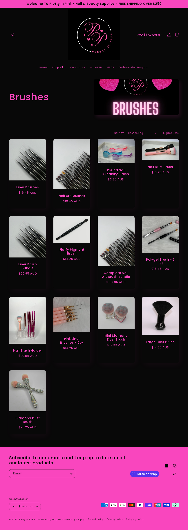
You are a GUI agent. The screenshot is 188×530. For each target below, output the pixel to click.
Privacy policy (115, 519)
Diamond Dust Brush (27, 420)
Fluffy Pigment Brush (71, 251)
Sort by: (119, 133)
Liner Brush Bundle (27, 266)
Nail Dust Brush (160, 167)
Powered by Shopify (73, 519)
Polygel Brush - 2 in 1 (160, 261)
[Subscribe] (71, 473)
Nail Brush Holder (27, 350)
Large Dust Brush (160, 342)
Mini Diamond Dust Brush (116, 337)
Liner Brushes (27, 187)
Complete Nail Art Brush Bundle (116, 275)
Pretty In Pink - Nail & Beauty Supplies (40, 519)
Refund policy (96, 519)
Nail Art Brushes (72, 196)
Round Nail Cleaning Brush (116, 172)
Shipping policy (135, 519)
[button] (13, 35)
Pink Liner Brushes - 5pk (72, 341)
